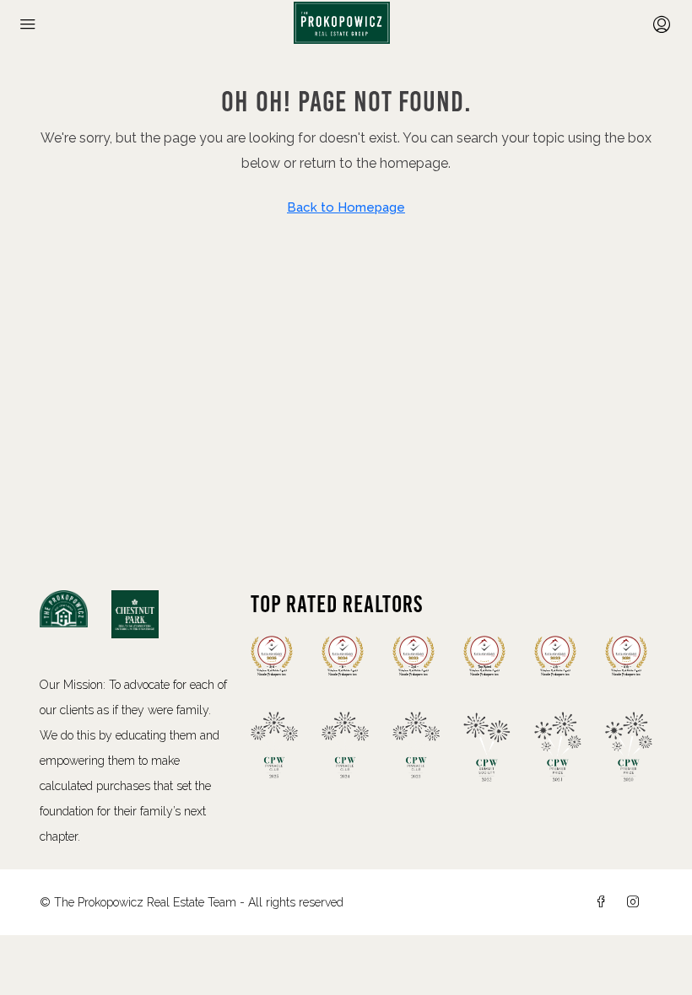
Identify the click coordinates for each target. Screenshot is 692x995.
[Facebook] (604, 902)
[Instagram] (636, 902)
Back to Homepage (346, 207)
